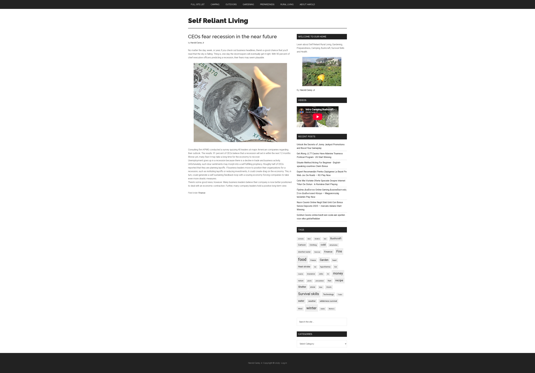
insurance (311, 274)
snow (312, 287)
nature (300, 281)
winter (311, 308)
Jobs (321, 274)
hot (315, 267)
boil (325, 239)
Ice (335, 267)
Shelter (302, 286)
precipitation (320, 281)
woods (323, 309)
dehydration (333, 245)
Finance (202, 193)
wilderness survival (328, 301)
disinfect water (304, 252)
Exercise (317, 252)
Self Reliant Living (218, 20)
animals (301, 239)
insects (300, 274)
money (338, 273)
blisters (317, 239)
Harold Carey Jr (307, 90)
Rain (329, 281)
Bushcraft (335, 238)
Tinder (340, 295)
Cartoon (302, 245)
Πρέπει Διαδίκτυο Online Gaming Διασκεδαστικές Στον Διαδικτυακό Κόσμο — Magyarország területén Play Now (322, 193)
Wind (300, 309)
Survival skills (308, 294)
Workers (331, 309)
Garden (324, 260)
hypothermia (325, 267)
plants (309, 281)
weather (312, 301)
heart (334, 260)
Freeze (313, 260)
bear (309, 239)
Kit (328, 274)
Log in (284, 363)
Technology (328, 294)
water (301, 301)
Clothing (313, 245)
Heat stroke (304, 266)
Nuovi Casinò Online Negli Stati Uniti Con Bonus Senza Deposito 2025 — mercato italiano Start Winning (320, 206)
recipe (339, 280)
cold (323, 244)
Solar (320, 287)
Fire (339, 251)
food (302, 259)
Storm (328, 287)
